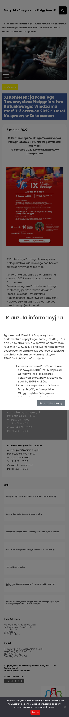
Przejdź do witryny (50, 403)
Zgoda (35, 712)
